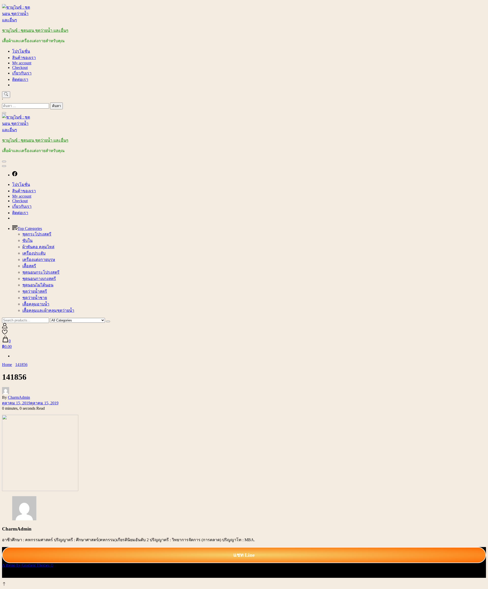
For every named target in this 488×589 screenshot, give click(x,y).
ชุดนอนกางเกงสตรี (39, 278)
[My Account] (4, 327)
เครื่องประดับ (33, 253)
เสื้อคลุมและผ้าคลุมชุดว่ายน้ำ (48, 310)
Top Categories (30, 228)
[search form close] (4, 113)
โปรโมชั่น (21, 51)
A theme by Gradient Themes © (27, 565)
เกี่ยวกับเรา (22, 73)
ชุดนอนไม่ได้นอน (37, 285)
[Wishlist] (4, 333)
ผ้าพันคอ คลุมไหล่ (38, 247)
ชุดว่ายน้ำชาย (34, 298)
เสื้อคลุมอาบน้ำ (35, 304)
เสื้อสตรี (29, 266)
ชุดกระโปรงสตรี (36, 234)
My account (21, 63)
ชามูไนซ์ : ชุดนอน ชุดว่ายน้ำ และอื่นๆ (35, 30)
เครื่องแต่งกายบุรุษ (38, 259)
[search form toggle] (6, 94)
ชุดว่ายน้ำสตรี (34, 291)
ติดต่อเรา (20, 79)
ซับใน (27, 240)
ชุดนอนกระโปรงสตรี (40, 272)
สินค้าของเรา (24, 57)
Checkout (20, 67)
